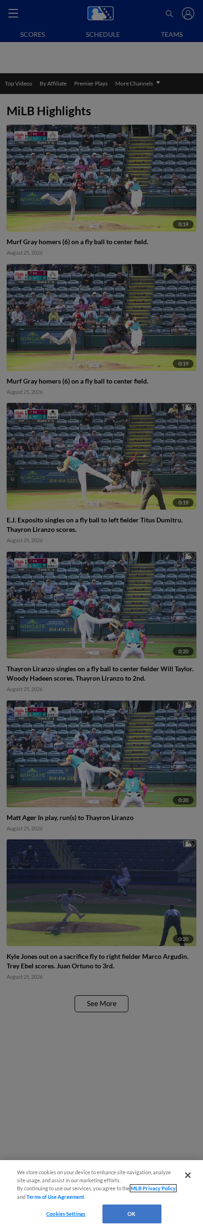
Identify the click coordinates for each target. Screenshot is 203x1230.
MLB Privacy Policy (153, 1188)
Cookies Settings (65, 1214)
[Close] (188, 1175)
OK (131, 1214)
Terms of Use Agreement (55, 1197)
